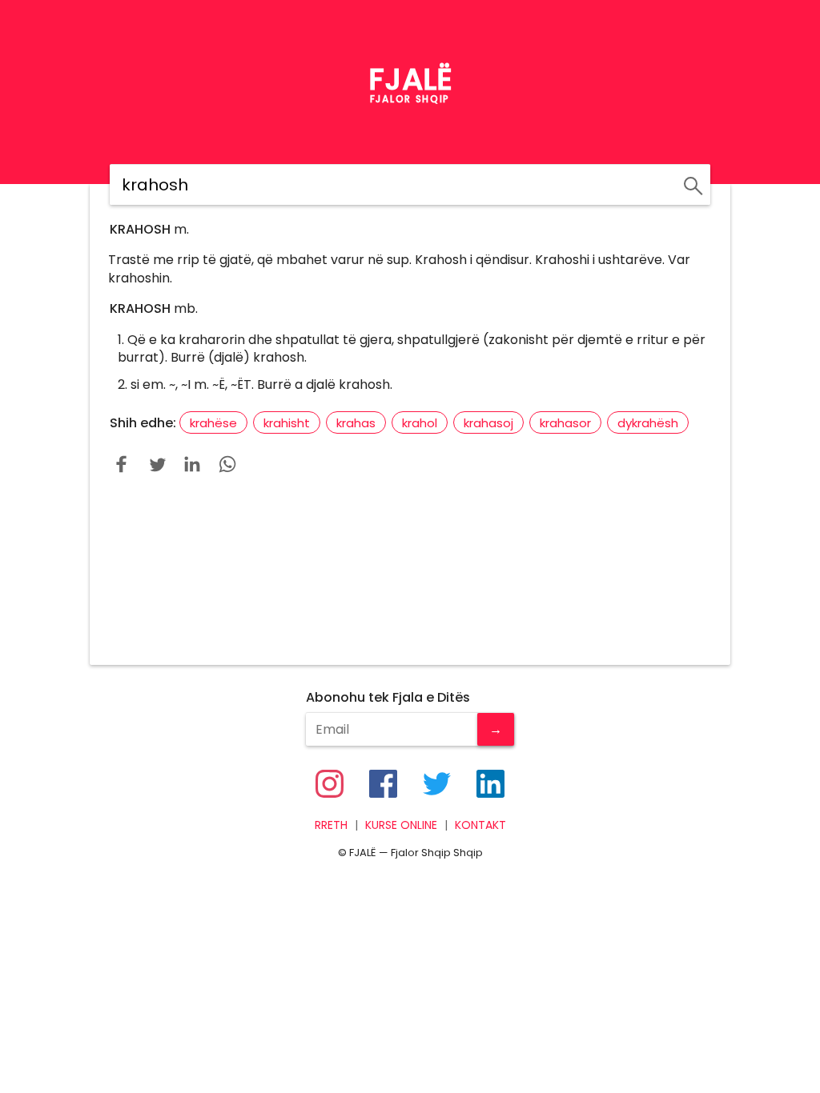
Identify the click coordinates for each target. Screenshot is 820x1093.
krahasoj (488, 422)
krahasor (565, 422)
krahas (356, 422)
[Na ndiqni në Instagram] (330, 784)
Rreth (331, 825)
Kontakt (480, 825)
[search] (690, 183)
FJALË (410, 79)
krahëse (213, 422)
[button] (122, 464)
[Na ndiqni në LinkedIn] (490, 784)
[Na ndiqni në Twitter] (437, 784)
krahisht (286, 422)
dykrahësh (647, 422)
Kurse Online (401, 825)
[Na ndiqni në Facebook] (383, 784)
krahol (419, 422)
